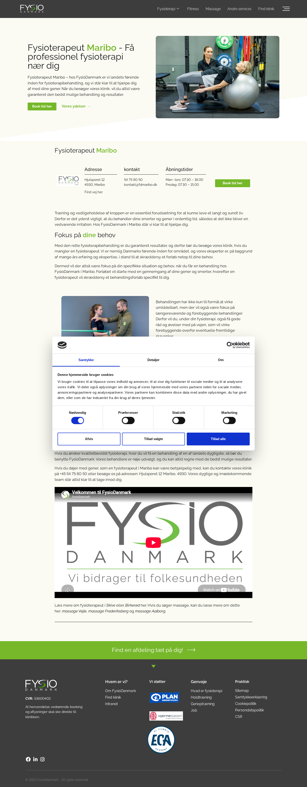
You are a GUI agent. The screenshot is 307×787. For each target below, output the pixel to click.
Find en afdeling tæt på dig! (147, 650)
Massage (213, 9)
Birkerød (132, 605)
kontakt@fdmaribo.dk (140, 185)
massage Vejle (74, 611)
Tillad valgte (153, 439)
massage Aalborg (150, 611)
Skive (110, 605)
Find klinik (266, 9)
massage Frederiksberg (108, 611)
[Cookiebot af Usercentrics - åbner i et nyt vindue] (230, 345)
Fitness (193, 9)
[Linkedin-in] (35, 759)
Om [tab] (221, 360)
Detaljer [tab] (153, 360)
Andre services (239, 9)
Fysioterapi (166, 9)
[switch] (128, 420)
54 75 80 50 (133, 180)
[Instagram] (42, 759)
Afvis (89, 439)
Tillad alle (218, 439)
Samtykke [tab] (86, 360)
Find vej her (94, 192)
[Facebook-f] (28, 759)
